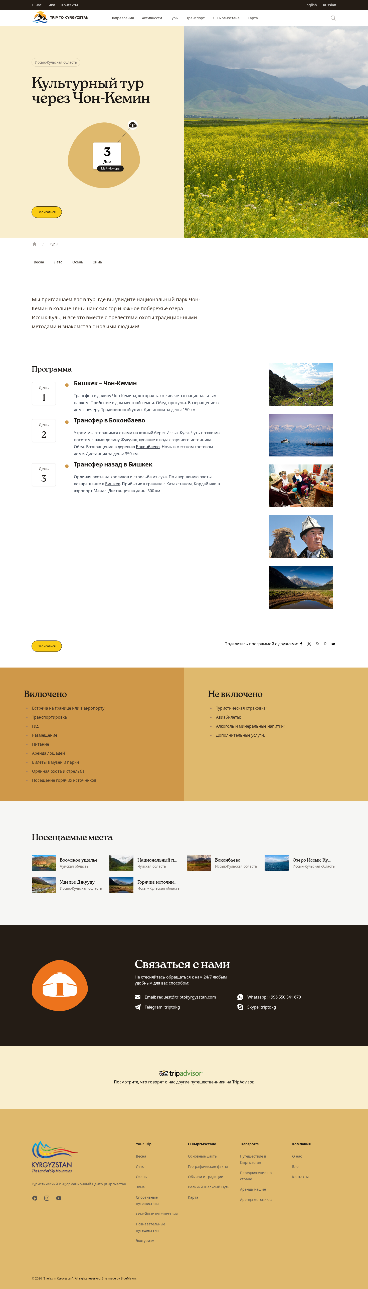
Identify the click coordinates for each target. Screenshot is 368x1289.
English (310, 5)
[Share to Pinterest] (325, 644)
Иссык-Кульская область (56, 62)
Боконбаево (148, 446)
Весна (39, 262)
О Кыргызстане (226, 18)
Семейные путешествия (157, 1213)
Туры (174, 18)
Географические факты (208, 1166)
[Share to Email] (333, 644)
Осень (77, 262)
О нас (37, 5)
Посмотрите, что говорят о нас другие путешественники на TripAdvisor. (184, 1082)
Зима (97, 262)
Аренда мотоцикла (256, 1199)
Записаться (47, 212)
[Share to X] (309, 644)
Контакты (69, 5)
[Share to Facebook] (301, 644)
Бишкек (112, 484)
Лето (58, 262)
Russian (329, 5)
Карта (253, 18)
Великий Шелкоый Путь (208, 1187)
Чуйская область (74, 866)
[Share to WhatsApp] (317, 644)
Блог (51, 5)
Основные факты (203, 1156)
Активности (152, 18)
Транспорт (196, 18)
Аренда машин (253, 1189)
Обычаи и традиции (205, 1176)
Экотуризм (145, 1240)
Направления (122, 18)
